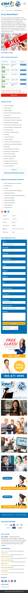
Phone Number (6, 259)
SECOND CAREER (6, 448)
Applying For (5, 300)
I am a (4, 242)
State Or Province (7, 288)
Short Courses (8, 10)
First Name (5, 247)
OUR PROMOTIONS (7, 429)
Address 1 (5, 271)
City (3, 282)
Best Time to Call (7, 305)
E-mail (4, 265)
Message (4, 311)
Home (2, 10)
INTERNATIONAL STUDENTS (9, 411)
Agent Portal (5, 587)
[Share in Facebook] (5, 211)
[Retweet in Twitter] (8, 211)
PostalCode (5, 294)
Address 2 (5, 276)
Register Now (23, 64)
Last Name (5, 253)
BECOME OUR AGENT (7, 466)
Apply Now (14, 95)
